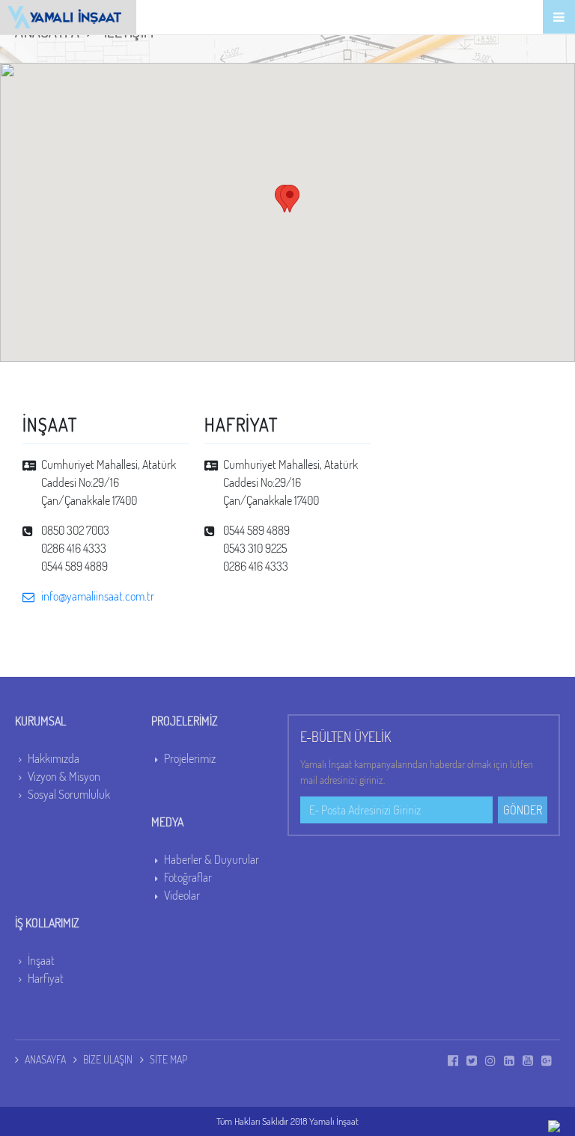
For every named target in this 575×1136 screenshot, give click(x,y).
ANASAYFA (45, 1059)
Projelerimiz (190, 758)
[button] (289, 198)
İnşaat (41, 960)
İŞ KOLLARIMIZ (47, 922)
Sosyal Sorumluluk (69, 794)
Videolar (182, 895)
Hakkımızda (53, 758)
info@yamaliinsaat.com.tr (97, 596)
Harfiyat (46, 978)
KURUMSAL (40, 720)
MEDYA (167, 821)
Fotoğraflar (188, 877)
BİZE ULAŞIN (108, 1059)
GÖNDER (522, 809)
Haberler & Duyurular (211, 859)
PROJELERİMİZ (184, 720)
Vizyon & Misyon (64, 776)
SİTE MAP (168, 1059)
